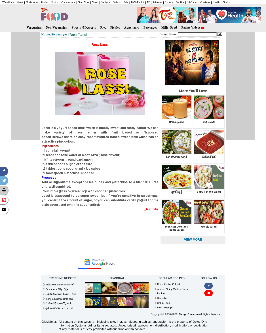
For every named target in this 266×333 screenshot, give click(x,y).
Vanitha (180, 2)
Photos (54, 2)
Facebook (208, 286)
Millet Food (169, 27)
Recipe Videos (190, 27)
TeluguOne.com (189, 314)
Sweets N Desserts (84, 27)
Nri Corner (192, 2)
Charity (226, 2)
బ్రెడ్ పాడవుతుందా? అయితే (59, 308)
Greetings (205, 2)
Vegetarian (34, 27)
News (20, 2)
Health (216, 2)
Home (45, 34)
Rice (103, 27)
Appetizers (131, 27)
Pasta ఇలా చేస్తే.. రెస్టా (56, 289)
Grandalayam (68, 2)
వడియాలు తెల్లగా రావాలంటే (59, 284)
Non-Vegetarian (56, 27)
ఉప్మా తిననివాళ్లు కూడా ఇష (59, 298)
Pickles (115, 27)
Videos (116, 2)
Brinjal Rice (163, 302)
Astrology (157, 2)
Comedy (169, 2)
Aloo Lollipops (165, 307)
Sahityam (105, 2)
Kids (125, 2)
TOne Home (8, 2)
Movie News (32, 2)
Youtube (208, 293)
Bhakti (95, 2)
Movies (44, 2)
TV (148, 2)
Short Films (83, 2)
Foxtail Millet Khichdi (168, 284)
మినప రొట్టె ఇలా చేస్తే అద (58, 303)
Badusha (162, 298)
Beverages (150, 27)
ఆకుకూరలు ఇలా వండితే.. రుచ (60, 293)
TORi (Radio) (137, 2)
